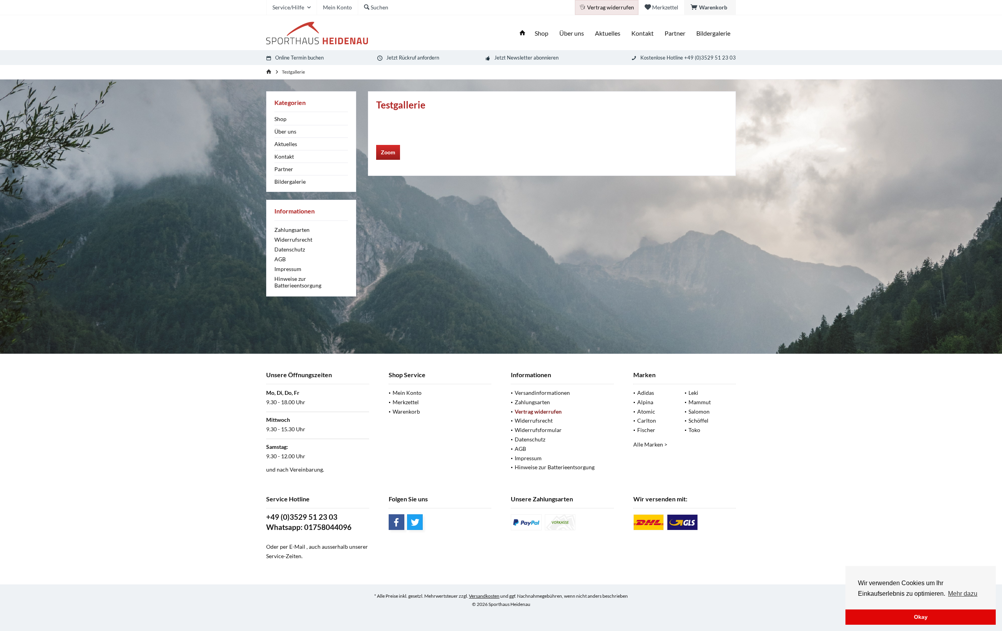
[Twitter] (415, 522)
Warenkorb (406, 411)
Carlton (646, 420)
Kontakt (284, 156)
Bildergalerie (290, 181)
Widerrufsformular (538, 430)
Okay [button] (921, 617)
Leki (693, 392)
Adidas (645, 392)
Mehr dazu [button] (962, 593)
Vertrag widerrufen (538, 411)
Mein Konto (407, 392)
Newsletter (519, 57)
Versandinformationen (542, 392)
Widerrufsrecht (293, 239)
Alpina (645, 402)
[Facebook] (396, 522)
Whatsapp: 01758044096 (308, 527)
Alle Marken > (650, 444)
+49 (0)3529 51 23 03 (301, 516)
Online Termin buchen (299, 57)
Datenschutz (289, 249)
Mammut (699, 402)
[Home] (522, 33)
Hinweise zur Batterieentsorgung (297, 282)
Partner (283, 169)
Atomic (646, 411)
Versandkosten (484, 596)
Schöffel (698, 420)
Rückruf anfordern (419, 57)
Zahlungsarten (292, 229)
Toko (694, 430)
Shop (280, 119)
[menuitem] (710, 7)
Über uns (285, 131)
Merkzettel (406, 402)
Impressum (287, 269)
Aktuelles (285, 144)
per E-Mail (292, 546)
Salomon (699, 411)
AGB (280, 259)
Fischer (646, 430)
